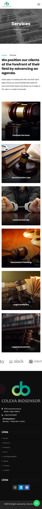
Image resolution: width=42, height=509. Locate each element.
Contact (6, 466)
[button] (36, 503)
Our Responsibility (10, 456)
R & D (5, 452)
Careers (6, 470)
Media (5, 461)
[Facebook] (27, 487)
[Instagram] (15, 487)
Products (6, 447)
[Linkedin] (21, 487)
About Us (6, 443)
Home (15, 30)
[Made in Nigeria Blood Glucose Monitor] (7, 4)
